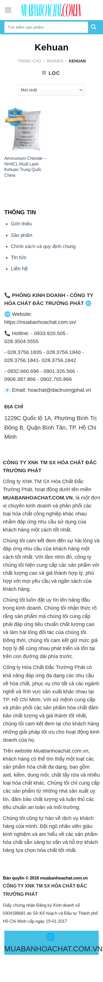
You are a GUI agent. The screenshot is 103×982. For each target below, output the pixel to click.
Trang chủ (29, 61)
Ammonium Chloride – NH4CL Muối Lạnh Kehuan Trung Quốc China (25, 166)
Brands (55, 61)
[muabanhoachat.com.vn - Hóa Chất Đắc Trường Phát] (51, 10)
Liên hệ (19, 268)
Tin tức (19, 257)
